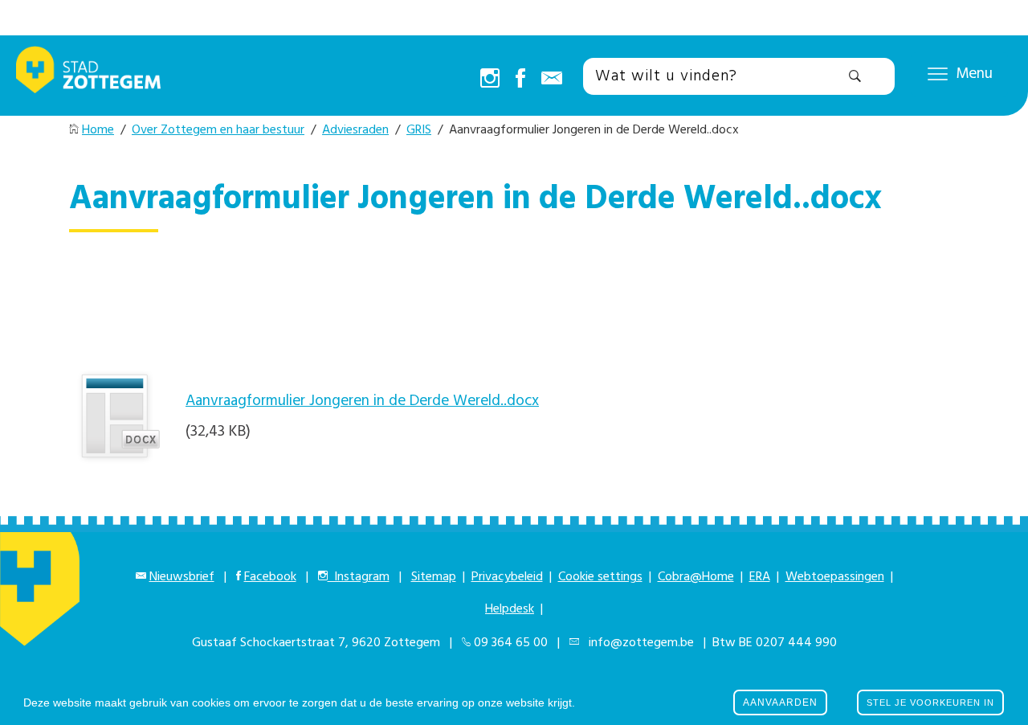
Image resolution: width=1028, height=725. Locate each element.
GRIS (418, 130)
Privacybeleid (507, 577)
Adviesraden (355, 130)
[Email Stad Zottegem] (551, 79)
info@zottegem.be (638, 643)
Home (98, 130)
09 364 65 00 (511, 643)
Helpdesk (509, 609)
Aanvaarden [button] (780, 702)
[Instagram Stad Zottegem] (490, 79)
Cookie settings (600, 577)
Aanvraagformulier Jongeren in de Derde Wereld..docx (362, 401)
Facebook (270, 577)
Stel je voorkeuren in (930, 702)
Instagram (359, 577)
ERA (759, 577)
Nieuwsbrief (181, 577)
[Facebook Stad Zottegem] (520, 79)
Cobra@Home (696, 577)
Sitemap (433, 577)
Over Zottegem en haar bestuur (218, 130)
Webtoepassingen (834, 577)
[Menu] (938, 73)
